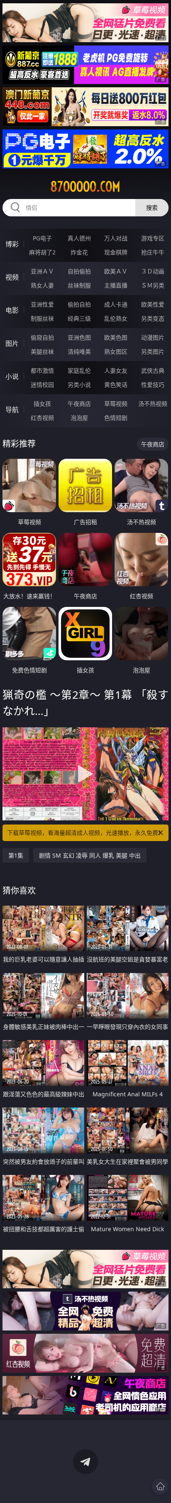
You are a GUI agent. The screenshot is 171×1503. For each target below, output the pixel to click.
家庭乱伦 (79, 370)
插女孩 (42, 404)
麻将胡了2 (42, 252)
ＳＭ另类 (152, 285)
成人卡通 (115, 304)
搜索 (152, 207)
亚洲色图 (79, 337)
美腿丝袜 (42, 351)
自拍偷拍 (79, 271)
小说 (12, 376)
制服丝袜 (42, 318)
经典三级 (79, 318)
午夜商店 (79, 404)
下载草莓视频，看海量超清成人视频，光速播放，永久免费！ (85, 833)
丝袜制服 (79, 285)
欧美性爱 (152, 304)
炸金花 (79, 252)
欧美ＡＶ (115, 271)
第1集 (15, 855)
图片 (12, 343)
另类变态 (152, 318)
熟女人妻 (42, 285)
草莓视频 (115, 404)
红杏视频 (42, 418)
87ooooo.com (85, 186)
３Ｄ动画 (152, 271)
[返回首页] (160, 1486)
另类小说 (79, 384)
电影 (12, 310)
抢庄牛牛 (152, 252)
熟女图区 (115, 351)
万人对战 (115, 238)
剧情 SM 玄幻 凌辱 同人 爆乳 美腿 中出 (90, 855)
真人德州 (79, 238)
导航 (12, 409)
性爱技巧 (152, 384)
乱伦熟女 (115, 318)
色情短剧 (115, 418)
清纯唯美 (79, 351)
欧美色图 (115, 337)
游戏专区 (152, 238)
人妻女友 (115, 370)
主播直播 (115, 285)
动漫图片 (152, 337)
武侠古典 (152, 370)
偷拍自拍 (79, 304)
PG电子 (42, 238)
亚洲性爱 (42, 304)
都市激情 (42, 370)
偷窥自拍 (42, 337)
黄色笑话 (115, 384)
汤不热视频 (152, 404)
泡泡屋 (79, 418)
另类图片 (152, 351)
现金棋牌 (115, 252)
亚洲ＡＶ (42, 271)
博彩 (12, 244)
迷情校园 (42, 384)
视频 (12, 277)
